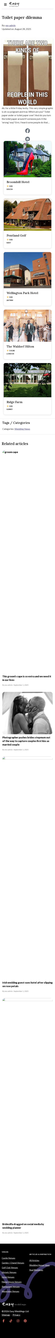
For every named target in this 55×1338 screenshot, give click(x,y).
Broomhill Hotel (18, 182)
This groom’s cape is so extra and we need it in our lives (26, 678)
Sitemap (6, 1314)
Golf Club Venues (10, 1267)
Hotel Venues (8, 1277)
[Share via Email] (27, 139)
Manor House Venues (12, 1282)
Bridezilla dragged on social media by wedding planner (23, 1226)
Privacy (16, 1314)
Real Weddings (36, 1270)
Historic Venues (9, 1272)
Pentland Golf (16, 235)
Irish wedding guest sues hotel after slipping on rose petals (27, 984)
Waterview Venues (10, 1291)
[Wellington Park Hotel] (27, 270)
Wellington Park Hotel (22, 293)
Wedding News (22, 428)
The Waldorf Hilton (20, 346)
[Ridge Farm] (27, 380)
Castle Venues (8, 1258)
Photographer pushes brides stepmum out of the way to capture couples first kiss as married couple (26, 741)
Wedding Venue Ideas (39, 1265)
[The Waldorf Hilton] (27, 326)
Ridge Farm (14, 402)
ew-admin (11, 25)
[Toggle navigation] (5, 4)
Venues (5, 1252)
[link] (3, 1321)
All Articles (34, 1260)
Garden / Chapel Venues (13, 1262)
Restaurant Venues (11, 1286)
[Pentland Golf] (27, 214)
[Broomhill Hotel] (27, 159)
